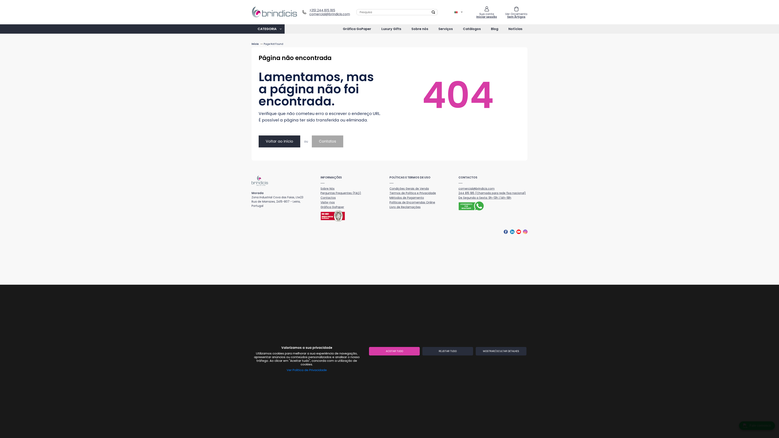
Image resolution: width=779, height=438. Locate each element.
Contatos (327, 141)
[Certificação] (355, 215)
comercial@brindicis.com (328, 14)
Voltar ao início (279, 141)
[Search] (433, 12)
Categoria (267, 29)
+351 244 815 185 (322, 10)
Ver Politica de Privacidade (307, 370)
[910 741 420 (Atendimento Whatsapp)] (492, 206)
